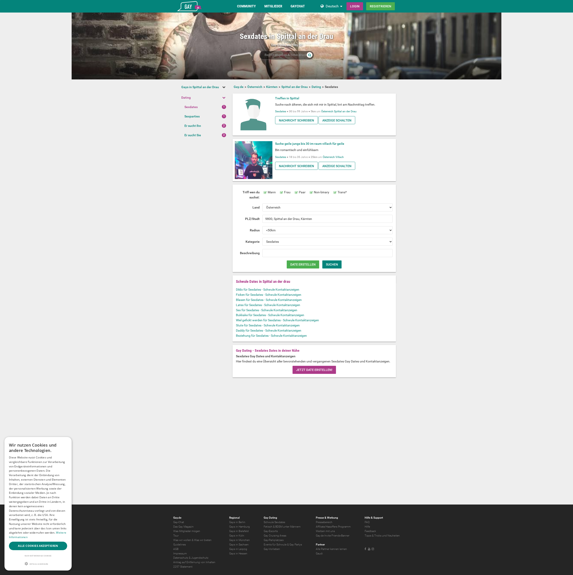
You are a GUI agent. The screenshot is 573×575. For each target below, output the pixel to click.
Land (256, 207)
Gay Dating (270, 517)
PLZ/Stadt (252, 219)
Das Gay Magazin (183, 526)
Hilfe (367, 526)
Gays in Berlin (237, 522)
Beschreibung (250, 253)
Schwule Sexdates (274, 522)
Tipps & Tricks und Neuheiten (382, 535)
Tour (176, 535)
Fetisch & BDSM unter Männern (282, 526)
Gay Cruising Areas (275, 535)
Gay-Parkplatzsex (274, 540)
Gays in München (239, 540)
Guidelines (179, 544)
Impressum (180, 553)
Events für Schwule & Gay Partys (283, 544)
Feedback (370, 531)
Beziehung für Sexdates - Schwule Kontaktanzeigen (271, 335)
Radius (255, 230)
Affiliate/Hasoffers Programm (333, 526)
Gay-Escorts (271, 531)
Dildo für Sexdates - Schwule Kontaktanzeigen (267, 289)
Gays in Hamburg (239, 526)
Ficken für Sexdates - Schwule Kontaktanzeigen (268, 294)
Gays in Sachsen (239, 544)
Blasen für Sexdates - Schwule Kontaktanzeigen (269, 300)
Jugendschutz (199, 557)
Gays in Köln (236, 535)
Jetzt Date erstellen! (314, 370)
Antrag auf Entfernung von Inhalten (194, 562)
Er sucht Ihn (192, 126)
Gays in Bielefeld (239, 531)
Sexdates (191, 107)
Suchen (332, 264)
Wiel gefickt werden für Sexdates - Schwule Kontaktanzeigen (277, 320)
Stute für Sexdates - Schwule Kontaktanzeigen (268, 325)
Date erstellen (303, 264)
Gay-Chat (178, 522)
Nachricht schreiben (296, 120)
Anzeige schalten (336, 120)
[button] (38, 563)
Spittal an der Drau (345, 111)
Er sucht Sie (192, 135)
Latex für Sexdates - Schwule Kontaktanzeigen (268, 305)
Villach (340, 157)
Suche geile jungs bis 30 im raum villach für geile (309, 143)
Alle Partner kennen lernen (331, 549)
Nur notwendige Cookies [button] (38, 555)
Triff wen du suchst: (251, 194)
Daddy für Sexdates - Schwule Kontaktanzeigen (268, 330)
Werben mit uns (325, 531)
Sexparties (192, 116)
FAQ (367, 522)
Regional (234, 517)
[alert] (38, 504)
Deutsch (332, 6)
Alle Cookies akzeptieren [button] (38, 546)
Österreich (327, 111)
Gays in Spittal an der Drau (200, 87)
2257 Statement (182, 566)
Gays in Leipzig (238, 549)
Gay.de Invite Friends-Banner (332, 535)
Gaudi (319, 553)
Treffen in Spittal (287, 98)
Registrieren (380, 6)
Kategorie (253, 241)
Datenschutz (180, 557)
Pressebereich (324, 522)
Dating (186, 97)
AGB (175, 549)
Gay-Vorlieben (272, 549)
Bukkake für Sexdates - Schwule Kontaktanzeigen (270, 315)
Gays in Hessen (238, 553)
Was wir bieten (203, 540)
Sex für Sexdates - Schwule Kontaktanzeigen (266, 310)
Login (354, 6)
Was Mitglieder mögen (186, 531)
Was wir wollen (182, 540)
